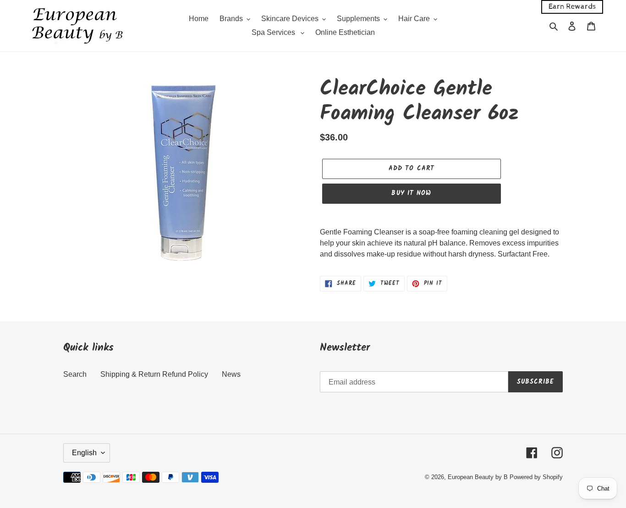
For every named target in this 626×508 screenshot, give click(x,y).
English (84, 453)
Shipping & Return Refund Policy (154, 374)
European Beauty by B (478, 477)
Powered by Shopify (536, 477)
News (231, 374)
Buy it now (411, 193)
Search (75, 374)
